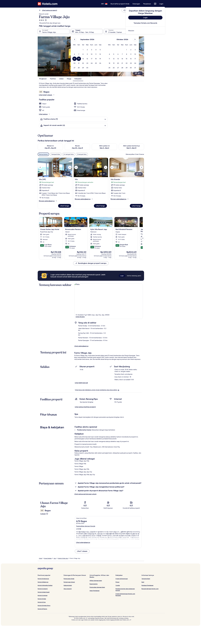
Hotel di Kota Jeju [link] (63, 558)
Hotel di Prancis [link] (42, 609)
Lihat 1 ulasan (82, 551)
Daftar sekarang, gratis (134, 275)
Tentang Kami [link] (146, 578)
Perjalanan (147, 4)
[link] (145, 30)
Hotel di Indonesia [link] (43, 578)
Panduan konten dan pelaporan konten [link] (125, 589)
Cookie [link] (118, 585)
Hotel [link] (40, 558)
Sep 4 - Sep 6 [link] (104, 148)
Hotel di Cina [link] (42, 602)
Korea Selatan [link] (48, 558)
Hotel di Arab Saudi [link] (43, 592)
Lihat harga (64, 206)
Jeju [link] (55, 558)
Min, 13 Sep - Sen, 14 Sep (84, 32)
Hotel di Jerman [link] (42, 595)
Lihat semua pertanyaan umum (85, 494)
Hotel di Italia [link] (42, 599)
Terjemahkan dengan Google (85, 526)
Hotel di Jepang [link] (43, 588)
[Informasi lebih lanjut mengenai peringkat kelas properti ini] (45, 20)
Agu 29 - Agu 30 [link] (50, 148)
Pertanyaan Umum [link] (69, 582)
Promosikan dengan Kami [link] (97, 587)
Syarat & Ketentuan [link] (122, 578)
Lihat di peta (80, 317)
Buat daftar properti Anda (120, 4)
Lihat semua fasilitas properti (85, 407)
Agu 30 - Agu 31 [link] (77, 148)
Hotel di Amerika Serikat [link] (45, 585)
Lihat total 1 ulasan (45, 95)
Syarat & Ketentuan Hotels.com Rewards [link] (125, 594)
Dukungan (136, 4)
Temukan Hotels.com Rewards (145, 23)
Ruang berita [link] (93, 584)
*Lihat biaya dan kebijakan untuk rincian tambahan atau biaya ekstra (96, 390)
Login (161, 4)
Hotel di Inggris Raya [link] (44, 605)
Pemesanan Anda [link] (69, 578)
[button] (83, 50)
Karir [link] (143, 582)
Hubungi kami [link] (68, 585)
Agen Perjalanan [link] (94, 590)
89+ (139, 73)
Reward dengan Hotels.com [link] (150, 588)
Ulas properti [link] (68, 588)
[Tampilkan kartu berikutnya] (142, 238)
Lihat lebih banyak (81, 383)
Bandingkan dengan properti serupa (92, 263)
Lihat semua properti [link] (49, 10)
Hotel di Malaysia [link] (43, 582)
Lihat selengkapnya (81, 346)
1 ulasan (43, 514)
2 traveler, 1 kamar (115, 32)
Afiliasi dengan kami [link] (96, 580)
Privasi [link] (117, 582)
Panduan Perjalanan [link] (147, 585)
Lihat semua (43, 114)
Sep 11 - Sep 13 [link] (131, 148)
